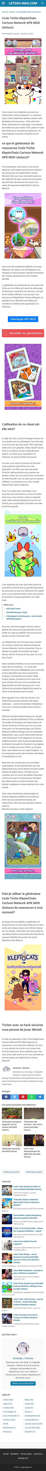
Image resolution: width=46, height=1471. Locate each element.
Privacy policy (26, 1454)
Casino (29, 1408)
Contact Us (38, 1454)
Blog (29, 1400)
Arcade (8, 1408)
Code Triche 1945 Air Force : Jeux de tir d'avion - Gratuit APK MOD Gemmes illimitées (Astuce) (28, 1302)
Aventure (9, 1420)
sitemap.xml (23, 1458)
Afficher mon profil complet (23, 1383)
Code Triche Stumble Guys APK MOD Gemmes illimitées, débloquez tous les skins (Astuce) (28, 1286)
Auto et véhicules (11, 1416)
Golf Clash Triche (13, 609)
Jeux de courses (33, 1424)
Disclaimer (14, 1454)
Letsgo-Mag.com (23, 3)
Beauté (7, 1432)
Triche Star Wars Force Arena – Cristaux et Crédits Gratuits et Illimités (26, 1317)
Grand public (32, 1420)
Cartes (29, 1404)
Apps (7, 1404)
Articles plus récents (11, 1172)
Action (8, 1400)
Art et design (9, 1412)
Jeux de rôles (32, 1428)
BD (5, 1424)
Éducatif (30, 1432)
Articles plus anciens (34, 1172)
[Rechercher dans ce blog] (42, 3)
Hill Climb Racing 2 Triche (16, 612)
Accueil (5, 1454)
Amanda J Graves (23, 1358)
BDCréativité (9, 1428)
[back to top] (40, 1465)
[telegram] (40, 1096)
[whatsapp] (31, 1096)
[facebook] (6, 1096)
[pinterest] (23, 1096)
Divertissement (32, 1416)
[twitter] (14, 1096)
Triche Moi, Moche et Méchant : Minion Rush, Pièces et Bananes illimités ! (26, 1202)
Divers (28, 1412)
